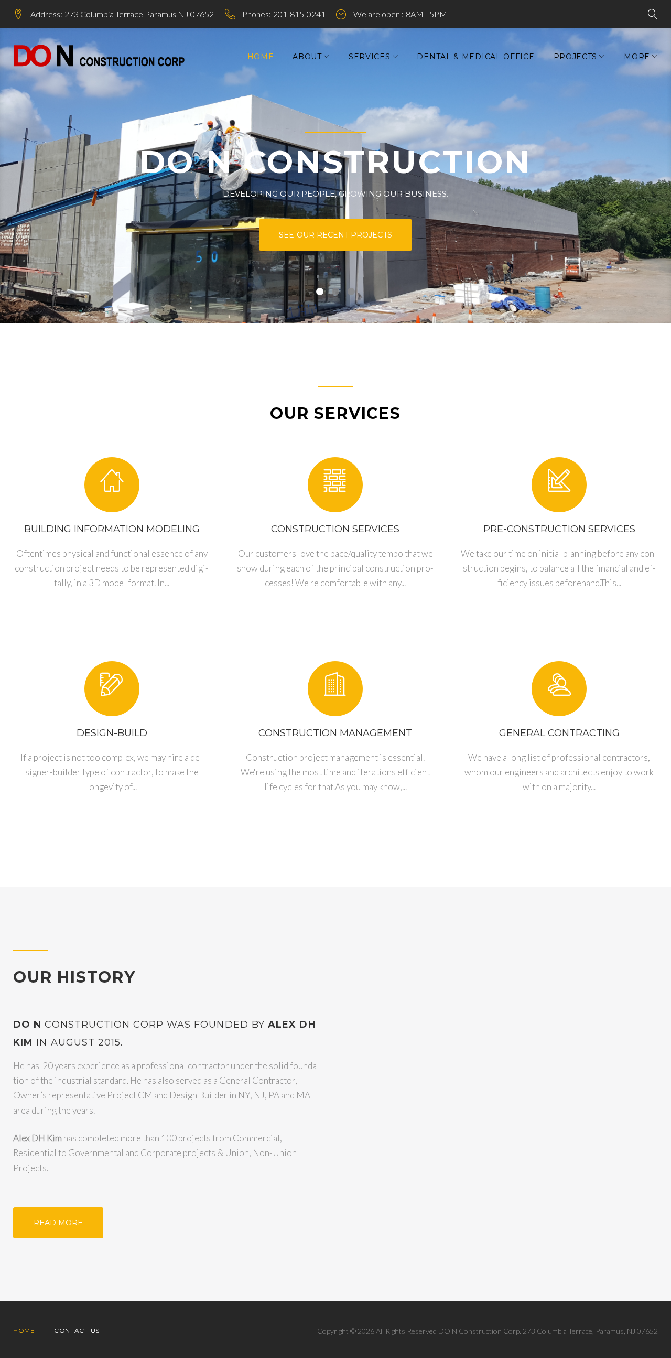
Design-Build (112, 733)
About (307, 56)
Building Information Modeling (112, 529)
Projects (576, 56)
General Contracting (559, 733)
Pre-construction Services (559, 529)
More (637, 56)
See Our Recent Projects (335, 235)
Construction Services (335, 529)
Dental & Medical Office (475, 56)
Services (370, 56)
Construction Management (335, 733)
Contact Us (77, 1330)
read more (58, 1222)
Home (260, 56)
